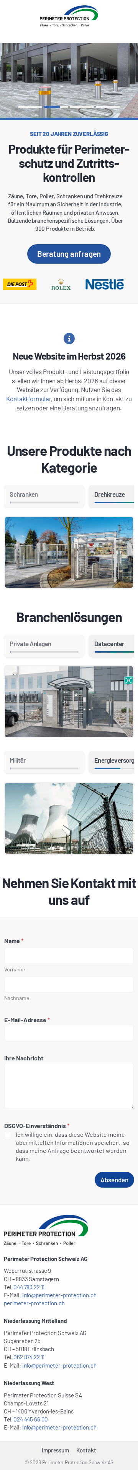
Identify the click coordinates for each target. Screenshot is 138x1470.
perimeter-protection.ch (34, 1303)
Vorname (14, 969)
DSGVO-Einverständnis (36, 1125)
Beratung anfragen (69, 253)
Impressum (55, 1450)
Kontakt (86, 1450)
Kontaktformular (28, 398)
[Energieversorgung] (69, 818)
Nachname (16, 998)
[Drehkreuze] (69, 552)
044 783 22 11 (28, 1287)
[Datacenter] (69, 701)
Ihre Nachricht (23, 1058)
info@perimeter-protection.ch (59, 1295)
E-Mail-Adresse (27, 1019)
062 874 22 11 (28, 1356)
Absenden (114, 1179)
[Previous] (34, 80)
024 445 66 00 (30, 1419)
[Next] (103, 80)
